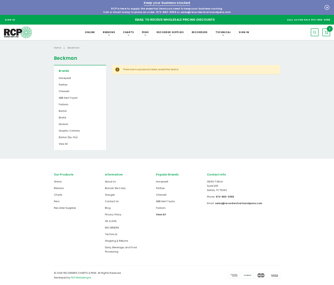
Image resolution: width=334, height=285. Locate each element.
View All (63, 143)
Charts (128, 32)
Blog (108, 208)
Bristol (62, 117)
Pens (145, 32)
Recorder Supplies (170, 32)
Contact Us (112, 201)
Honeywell (65, 78)
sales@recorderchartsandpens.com (206, 12)
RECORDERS (200, 32)
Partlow (63, 84)
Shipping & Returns (116, 240)
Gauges (110, 194)
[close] (327, 7)
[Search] (315, 32)
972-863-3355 (166, 12)
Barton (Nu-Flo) (68, 137)
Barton (63, 111)
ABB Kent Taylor (68, 97)
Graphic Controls (69, 130)
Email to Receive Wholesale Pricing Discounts (175, 19)
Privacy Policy (113, 214)
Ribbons (109, 32)
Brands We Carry (115, 188)
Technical (223, 32)
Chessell (64, 91)
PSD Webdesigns (81, 277)
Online (90, 32)
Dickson (63, 124)
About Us (110, 181)
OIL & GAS (111, 221)
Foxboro (63, 104)
